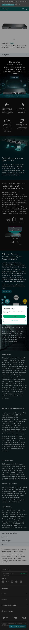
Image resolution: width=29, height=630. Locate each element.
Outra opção (14, 320)
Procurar (14, 316)
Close (25, 307)
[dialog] (14, 315)
